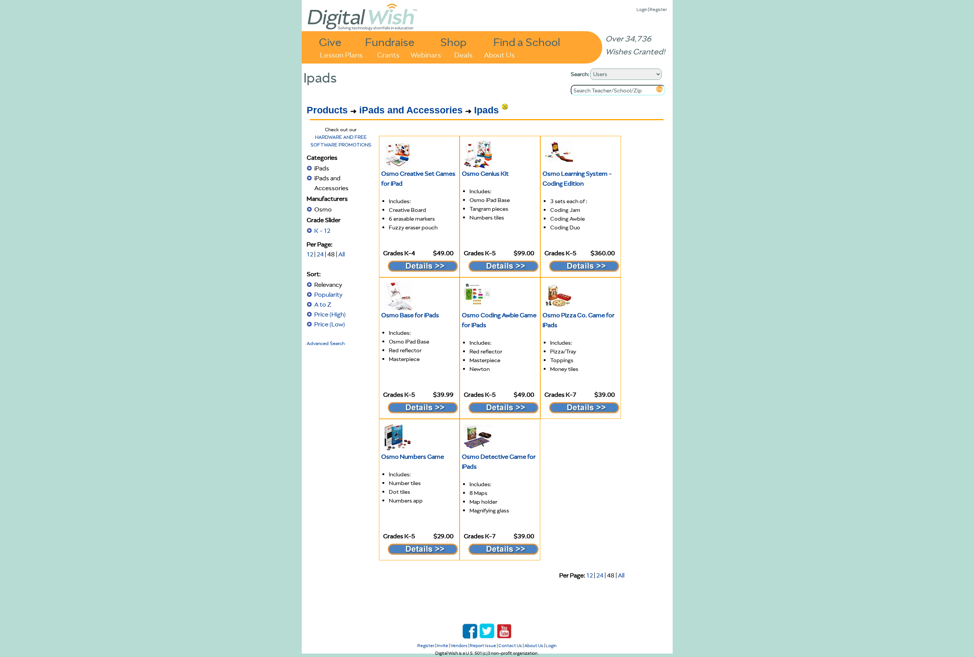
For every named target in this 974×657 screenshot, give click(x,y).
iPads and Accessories (411, 110)
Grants (388, 54)
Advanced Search (326, 343)
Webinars (426, 54)
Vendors (459, 645)
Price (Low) (329, 324)
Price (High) (330, 314)
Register (658, 9)
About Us (499, 54)
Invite (442, 645)
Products (327, 110)
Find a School (526, 42)
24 (320, 254)
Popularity (328, 294)
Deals (463, 54)
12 (310, 254)
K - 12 (322, 230)
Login (642, 9)
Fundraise (390, 42)
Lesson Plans (341, 54)
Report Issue (483, 645)
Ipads (486, 110)
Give (330, 42)
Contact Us (510, 645)
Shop (453, 42)
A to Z (322, 304)
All (341, 254)
